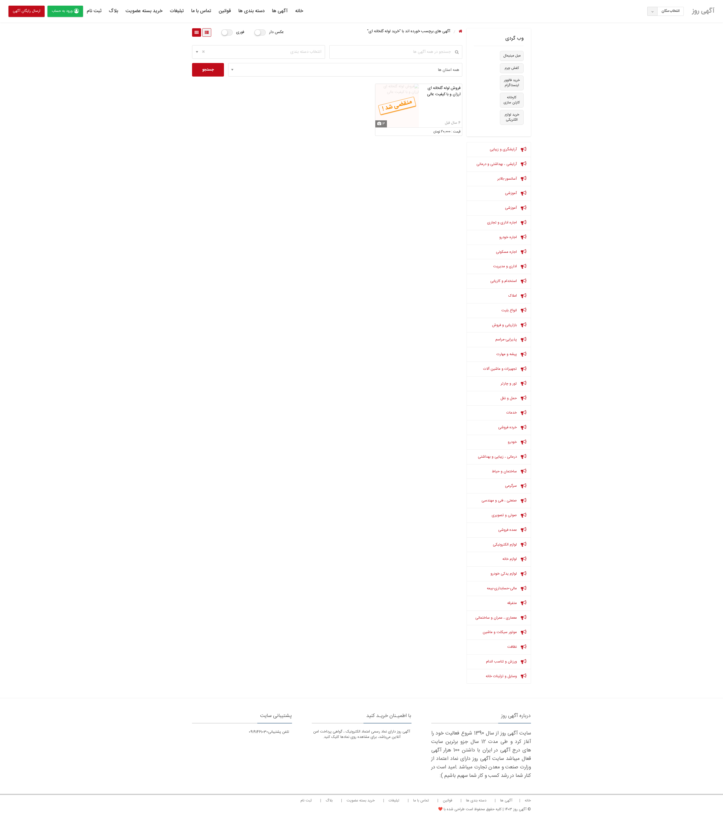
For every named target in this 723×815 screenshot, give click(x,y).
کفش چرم (512, 68)
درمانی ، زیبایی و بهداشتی (498, 457)
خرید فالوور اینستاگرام (512, 82)
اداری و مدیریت (505, 266)
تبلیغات (177, 11)
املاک (513, 296)
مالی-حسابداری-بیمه (502, 588)
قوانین (225, 11)
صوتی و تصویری (505, 515)
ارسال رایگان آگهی (26, 11)
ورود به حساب (62, 11)
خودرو (513, 442)
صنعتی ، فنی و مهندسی (500, 500)
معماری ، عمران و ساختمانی (496, 618)
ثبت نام (94, 11)
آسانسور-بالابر (507, 179)
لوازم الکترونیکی (505, 545)
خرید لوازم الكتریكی (512, 117)
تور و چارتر (509, 384)
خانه (299, 11)
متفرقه (512, 603)
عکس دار (276, 32)
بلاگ (113, 11)
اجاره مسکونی (507, 252)
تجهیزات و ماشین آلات (500, 369)
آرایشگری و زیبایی (504, 149)
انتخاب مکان (670, 11)
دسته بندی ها (251, 11)
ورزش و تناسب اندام (502, 661)
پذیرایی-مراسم (506, 339)
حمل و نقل (509, 398)
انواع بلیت (509, 310)
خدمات (512, 413)
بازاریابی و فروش (505, 325)
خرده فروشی (508, 427)
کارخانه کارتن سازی (512, 100)
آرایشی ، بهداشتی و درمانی (497, 164)
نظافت (512, 647)
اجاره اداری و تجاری (502, 222)
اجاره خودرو (508, 237)
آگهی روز (703, 11)
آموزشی (511, 193)
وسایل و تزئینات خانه (502, 676)
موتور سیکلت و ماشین (500, 632)
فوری (240, 32)
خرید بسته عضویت (143, 11)
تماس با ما (201, 11)
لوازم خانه (510, 559)
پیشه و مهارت (507, 354)
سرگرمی (511, 486)
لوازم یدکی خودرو (504, 574)
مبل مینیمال (512, 56)
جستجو (208, 69)
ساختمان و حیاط (505, 471)
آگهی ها (280, 11)
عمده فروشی (508, 530)
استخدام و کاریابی (504, 281)
